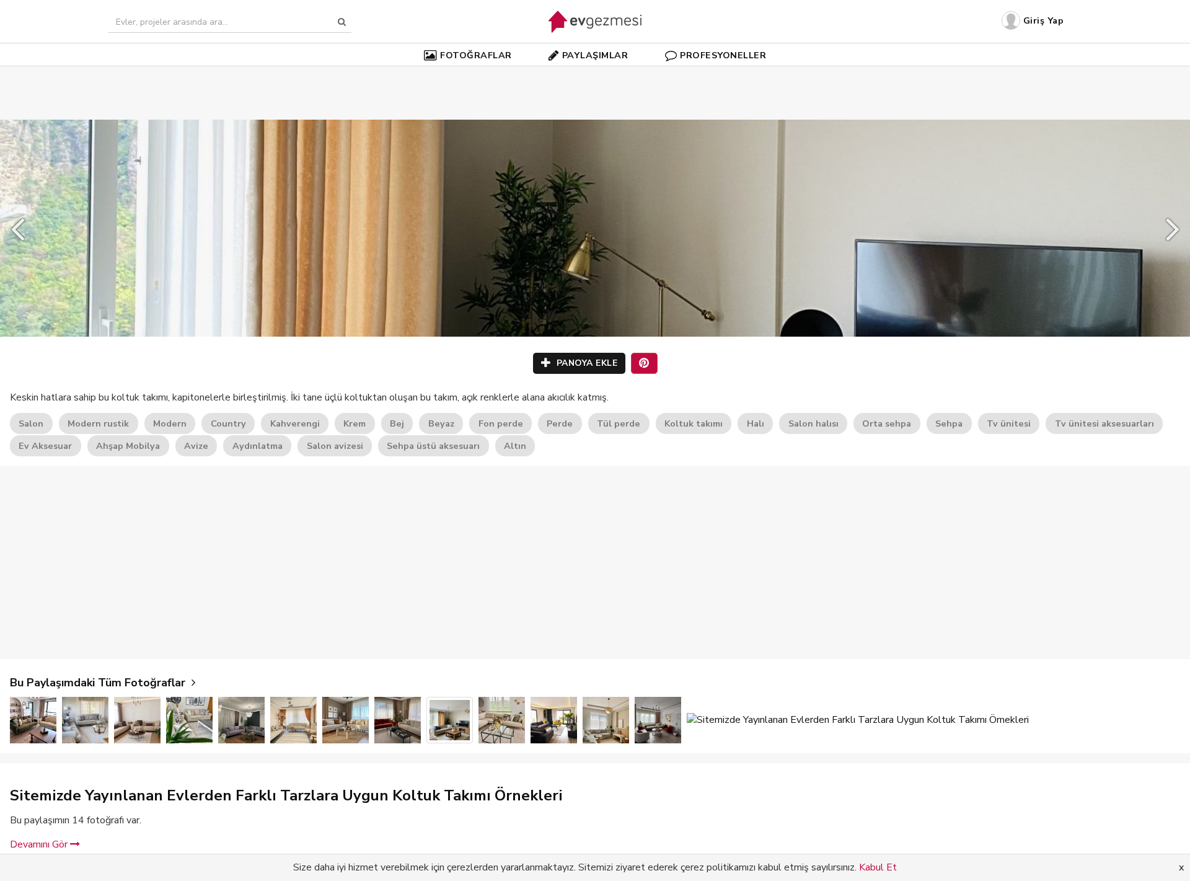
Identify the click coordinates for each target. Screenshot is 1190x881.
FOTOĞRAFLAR (476, 55)
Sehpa (949, 423)
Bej (397, 423)
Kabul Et (878, 867)
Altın (515, 446)
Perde (560, 423)
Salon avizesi (335, 446)
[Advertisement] (595, 74)
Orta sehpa (886, 423)
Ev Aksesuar (45, 446)
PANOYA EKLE (585, 363)
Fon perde (500, 423)
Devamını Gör (40, 844)
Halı (755, 423)
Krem (354, 423)
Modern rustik (98, 423)
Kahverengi (295, 423)
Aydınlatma (257, 446)
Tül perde (618, 423)
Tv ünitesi (1009, 423)
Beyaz (441, 423)
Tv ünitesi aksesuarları (1104, 423)
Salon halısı (813, 423)
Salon (31, 423)
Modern (170, 423)
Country (228, 423)
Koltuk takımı (693, 423)
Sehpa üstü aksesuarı (433, 446)
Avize (196, 446)
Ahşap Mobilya (128, 446)
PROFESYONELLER (723, 55)
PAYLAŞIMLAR (595, 55)
